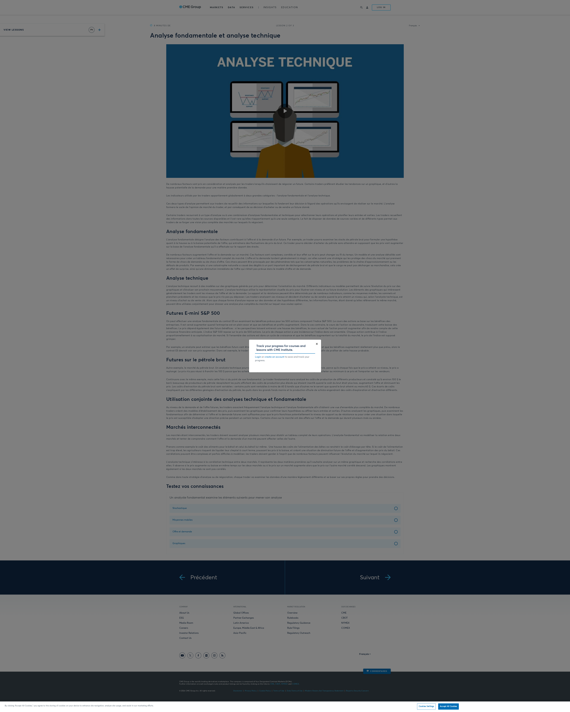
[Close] (316, 343)
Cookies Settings (426, 706)
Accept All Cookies (448, 706)
